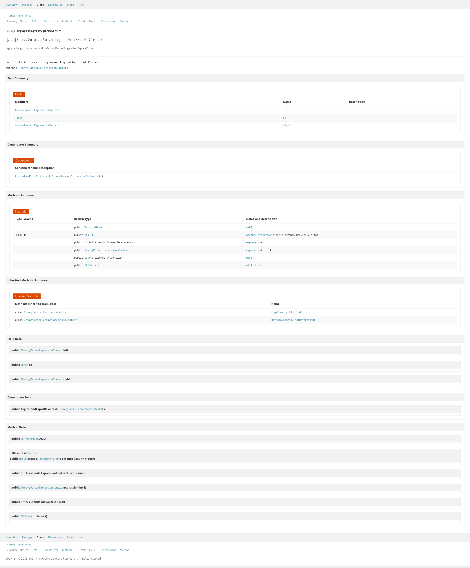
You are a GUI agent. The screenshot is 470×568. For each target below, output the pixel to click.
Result (88, 234)
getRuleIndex (295, 312)
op (284, 117)
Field (34, 21)
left (286, 110)
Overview (12, 4)
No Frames (24, 15)
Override (32, 453)
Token (18, 117)
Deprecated (55, 4)
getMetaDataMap (281, 319)
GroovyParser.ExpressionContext (43, 68)
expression (253, 242)
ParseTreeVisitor (268, 234)
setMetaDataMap (305, 319)
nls (248, 257)
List (87, 242)
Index (70, 4)
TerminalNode (93, 227)
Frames (10, 15)
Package (27, 4)
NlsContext (91, 265)
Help (81, 4)
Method (67, 21)
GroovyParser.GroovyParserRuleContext (50, 319)
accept (250, 234)
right (286, 125)
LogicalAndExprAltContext (32, 176)
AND (248, 227)
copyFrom (277, 312)
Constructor (51, 21)
